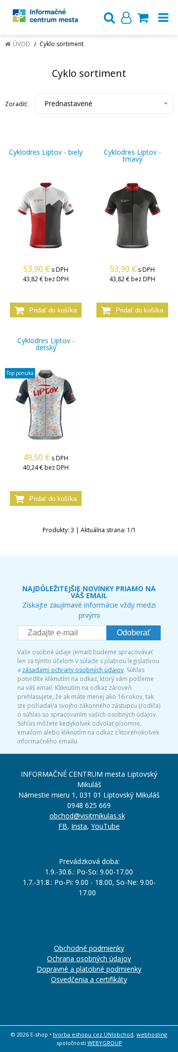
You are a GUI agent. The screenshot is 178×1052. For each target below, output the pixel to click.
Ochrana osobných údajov (89, 958)
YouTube (105, 826)
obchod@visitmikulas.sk (87, 815)
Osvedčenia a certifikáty (89, 979)
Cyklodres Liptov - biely (46, 152)
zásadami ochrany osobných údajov (73, 670)
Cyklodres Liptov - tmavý (132, 156)
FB (62, 826)
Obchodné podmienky (89, 948)
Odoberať (133, 632)
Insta (79, 826)
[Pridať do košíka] (46, 310)
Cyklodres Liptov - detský (46, 344)
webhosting (151, 1034)
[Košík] (142, 17)
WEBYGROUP (105, 1043)
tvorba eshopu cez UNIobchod (93, 1034)
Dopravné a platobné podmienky (89, 969)
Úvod (21, 44)
